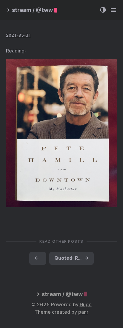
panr (83, 312)
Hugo (86, 304)
